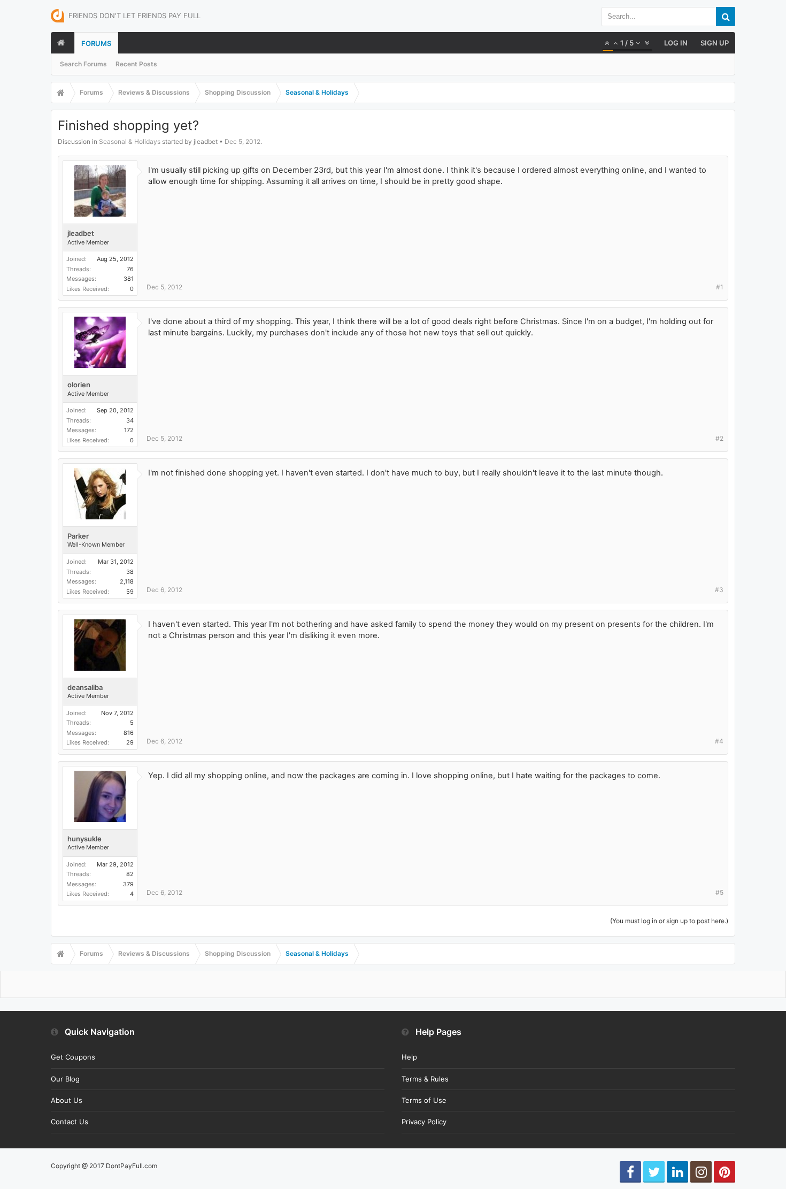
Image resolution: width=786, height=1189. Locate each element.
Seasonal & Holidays (129, 141)
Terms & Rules (425, 1079)
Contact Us (69, 1121)
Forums (96, 43)
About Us (66, 1100)
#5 (719, 892)
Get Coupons (73, 1057)
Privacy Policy (424, 1121)
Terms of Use (424, 1100)
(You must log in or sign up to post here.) (669, 921)
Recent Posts (136, 64)
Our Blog (65, 1079)
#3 (719, 590)
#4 (719, 741)
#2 (719, 438)
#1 (719, 287)
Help (409, 1057)
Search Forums (83, 64)
